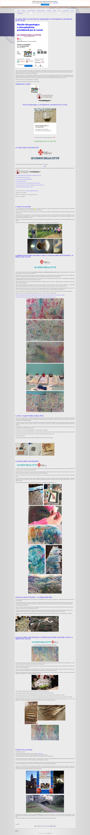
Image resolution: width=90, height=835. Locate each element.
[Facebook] (73, 7)
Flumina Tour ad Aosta (23, 750)
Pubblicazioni (20, 13)
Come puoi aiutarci (31, 10)
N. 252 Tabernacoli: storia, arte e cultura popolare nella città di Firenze (27, 183)
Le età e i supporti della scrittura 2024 (29, 416)
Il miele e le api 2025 (23, 207)
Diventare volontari (41, 10)
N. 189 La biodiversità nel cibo (20, 181)
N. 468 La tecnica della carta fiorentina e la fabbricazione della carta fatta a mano (29, 185)
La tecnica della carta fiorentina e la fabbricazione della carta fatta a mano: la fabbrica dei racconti (44, 638)
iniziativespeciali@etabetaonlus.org (31, 190)
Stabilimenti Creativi (22, 84)
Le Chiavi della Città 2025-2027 (27, 148)
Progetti (23, 10)
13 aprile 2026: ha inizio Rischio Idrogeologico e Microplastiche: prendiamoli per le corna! (43, 19)
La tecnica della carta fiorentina (27, 461)
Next (59, 12)
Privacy (72, 10)
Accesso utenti (66, 10)
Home (18, 10)
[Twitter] (71, 7)
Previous (31, 12)
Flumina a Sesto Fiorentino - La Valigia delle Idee (33, 597)
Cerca (59, 10)
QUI (45, 166)
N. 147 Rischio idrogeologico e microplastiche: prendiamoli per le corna (28, 175)
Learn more (55, 2)
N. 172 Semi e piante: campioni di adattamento (23, 179)
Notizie (54, 10)
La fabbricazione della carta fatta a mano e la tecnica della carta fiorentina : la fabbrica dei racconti (44, 256)
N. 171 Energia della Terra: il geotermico (22, 177)
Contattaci (49, 10)
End (54, 826)
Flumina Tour (40, 753)
